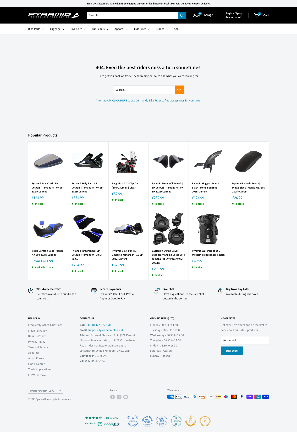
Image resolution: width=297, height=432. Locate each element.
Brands (160, 28)
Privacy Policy (36, 341)
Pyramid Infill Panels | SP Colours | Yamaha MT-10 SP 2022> (87, 254)
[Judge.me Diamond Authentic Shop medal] (132, 421)
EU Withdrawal (37, 375)
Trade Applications (39, 369)
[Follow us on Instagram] (119, 397)
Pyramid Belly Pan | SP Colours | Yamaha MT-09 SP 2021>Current (87, 187)
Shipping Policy (37, 330)
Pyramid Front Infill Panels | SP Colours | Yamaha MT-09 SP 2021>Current (167, 187)
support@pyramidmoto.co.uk (105, 330)
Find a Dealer (36, 363)
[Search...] (179, 90)
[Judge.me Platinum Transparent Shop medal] (176, 421)
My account (233, 17)
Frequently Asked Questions (45, 324)
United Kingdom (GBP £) (42, 390)
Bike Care (76, 28)
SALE (177, 28)
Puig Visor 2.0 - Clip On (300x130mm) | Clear (125, 185)
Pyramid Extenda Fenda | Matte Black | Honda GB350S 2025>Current (248, 187)
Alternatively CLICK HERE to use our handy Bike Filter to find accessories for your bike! (148, 100)
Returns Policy (37, 336)
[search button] (182, 15)
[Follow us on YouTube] (125, 397)
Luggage (55, 28)
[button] (203, 15)
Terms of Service (38, 347)
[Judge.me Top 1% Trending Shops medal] (205, 421)
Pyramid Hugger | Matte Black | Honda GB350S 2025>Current (205, 187)
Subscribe (232, 350)
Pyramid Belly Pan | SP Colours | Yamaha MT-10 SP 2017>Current (127, 254)
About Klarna (36, 358)
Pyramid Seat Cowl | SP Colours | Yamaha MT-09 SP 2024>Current (47, 187)
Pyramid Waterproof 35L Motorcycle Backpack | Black (208, 252)
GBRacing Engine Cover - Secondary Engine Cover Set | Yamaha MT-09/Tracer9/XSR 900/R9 (168, 256)
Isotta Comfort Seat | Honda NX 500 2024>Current (47, 252)
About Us (33, 352)
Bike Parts (34, 28)
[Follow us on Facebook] (112, 397)
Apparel (119, 28)
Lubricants (98, 28)
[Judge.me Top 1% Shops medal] (190, 421)
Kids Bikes (140, 28)
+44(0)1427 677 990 (98, 324)
